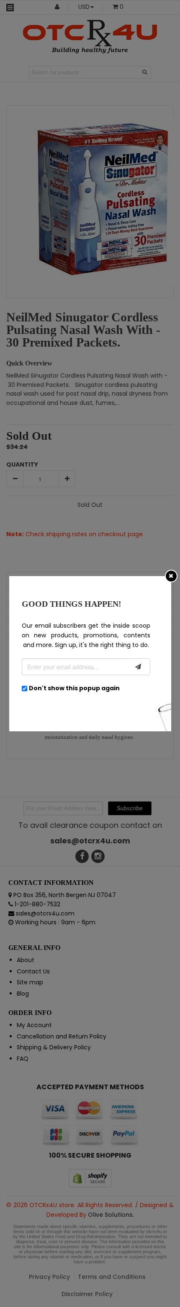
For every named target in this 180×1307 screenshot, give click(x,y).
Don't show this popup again (74, 688)
